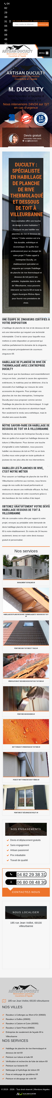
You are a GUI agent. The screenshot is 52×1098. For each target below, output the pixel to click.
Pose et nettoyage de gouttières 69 (22, 1074)
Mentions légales (42, 1089)
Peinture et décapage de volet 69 (21, 1078)
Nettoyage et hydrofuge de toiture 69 (22, 1070)
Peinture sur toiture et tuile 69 (19, 1057)
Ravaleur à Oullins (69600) (18, 1019)
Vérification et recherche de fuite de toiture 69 (27, 1061)
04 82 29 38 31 (7, 12)
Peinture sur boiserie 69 (17, 1066)
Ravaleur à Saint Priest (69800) (20, 1028)
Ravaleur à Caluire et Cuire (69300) (22, 1023)
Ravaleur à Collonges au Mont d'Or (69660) (26, 1015)
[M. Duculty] (17, 52)
